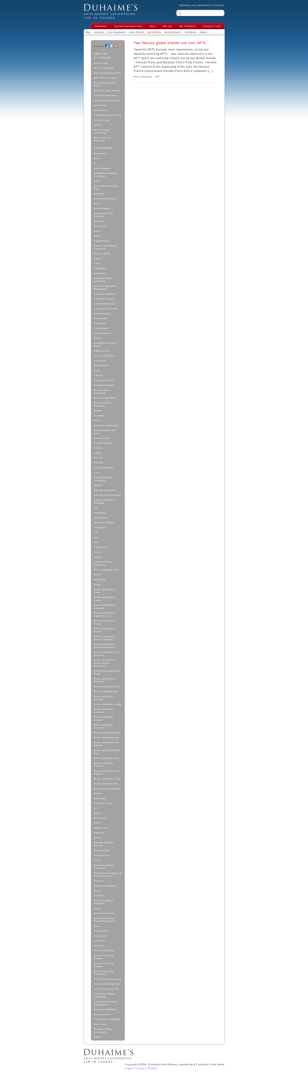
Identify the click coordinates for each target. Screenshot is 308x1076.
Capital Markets (102, 241)
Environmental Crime (104, 398)
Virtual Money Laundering (107, 1019)
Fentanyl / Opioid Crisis (106, 425)
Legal (128, 1068)
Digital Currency (102, 351)
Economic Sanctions (104, 380)
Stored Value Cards (104, 913)
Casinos (99, 32)
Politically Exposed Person (107, 115)
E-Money (98, 375)
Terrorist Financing (104, 950)
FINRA (97, 453)
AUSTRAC (99, 194)
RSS (116, 46)
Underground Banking (105, 1009)
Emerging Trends (212, 26)
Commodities (100, 268)
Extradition (99, 416)
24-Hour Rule (101, 63)
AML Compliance (187, 26)
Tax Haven (99, 941)
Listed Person (101, 110)
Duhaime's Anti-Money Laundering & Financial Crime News (108, 1056)
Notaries (190, 32)
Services (184, 5)
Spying (97, 908)
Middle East (100, 579)
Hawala (97, 485)
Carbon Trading (102, 254)
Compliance (100, 273)
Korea (97, 552)
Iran (96, 532)
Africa (97, 158)
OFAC (97, 823)
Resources (205, 5)
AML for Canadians (104, 68)
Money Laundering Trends (107, 779)
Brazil (97, 231)
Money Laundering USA (106, 784)
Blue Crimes (100, 226)
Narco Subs (100, 798)
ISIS (96, 542)
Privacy (98, 860)
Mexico (97, 575)
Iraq (96, 537)
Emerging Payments (104, 385)
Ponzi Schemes (102, 850)
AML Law (167, 26)
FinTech (98, 458)
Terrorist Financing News (107, 984)
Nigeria (97, 813)
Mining (97, 584)
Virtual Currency (102, 1014)
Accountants (173, 32)
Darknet (98, 338)
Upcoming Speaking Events (128, 26)
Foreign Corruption (103, 468)
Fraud (97, 473)
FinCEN (98, 448)
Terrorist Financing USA (106, 989)
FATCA (97, 420)
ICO (96, 508)
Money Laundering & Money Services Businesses (104, 663)
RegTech (98, 881)
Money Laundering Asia (106, 691)
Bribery (97, 236)
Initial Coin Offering (104, 522)
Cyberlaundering (102, 333)
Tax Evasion (100, 936)
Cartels (97, 259)
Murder (97, 793)
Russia (97, 891)
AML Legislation (102, 168)
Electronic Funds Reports (107, 91)
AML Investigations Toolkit (107, 73)
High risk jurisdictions (105, 490)
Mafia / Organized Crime (106, 570)
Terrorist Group (102, 120)
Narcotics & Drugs (103, 803)
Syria (96, 926)
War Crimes (100, 1024)
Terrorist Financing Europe (108, 979)
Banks (203, 32)
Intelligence (100, 527)
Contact (219, 5)
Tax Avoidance (101, 931)
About (152, 26)
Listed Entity (100, 105)
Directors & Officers (104, 356)
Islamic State (100, 547)
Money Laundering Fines (106, 738)
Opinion (98, 838)
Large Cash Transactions (107, 100)
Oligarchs (99, 833)
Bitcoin (97, 204)
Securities (154, 32)
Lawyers (98, 557)
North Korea (100, 818)
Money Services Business (107, 789)
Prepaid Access (102, 855)
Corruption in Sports (104, 299)
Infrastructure (101, 518)
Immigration (100, 513)
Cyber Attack (100, 318)
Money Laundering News (106, 758)
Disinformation (101, 365)
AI (95, 163)
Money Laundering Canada (107, 704)
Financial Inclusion (103, 443)
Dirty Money (100, 361)
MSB (88, 32)
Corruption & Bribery (104, 294)
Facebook (107, 46)
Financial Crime (102, 438)
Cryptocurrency (102, 314)
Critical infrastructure (105, 304)
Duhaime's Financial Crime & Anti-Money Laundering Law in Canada (110, 11)
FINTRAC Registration (105, 95)
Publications (101, 26)
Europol (98, 411)
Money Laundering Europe (107, 733)
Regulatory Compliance (106, 886)
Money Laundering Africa (106, 687)
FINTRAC (99, 463)
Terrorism (99, 946)
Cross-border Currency (106, 309)
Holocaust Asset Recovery (107, 495)
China (97, 263)
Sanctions (99, 895)
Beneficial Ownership (105, 199)
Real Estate (136, 32)
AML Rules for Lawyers (106, 78)
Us (194, 5)
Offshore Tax (100, 828)
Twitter (111, 46)
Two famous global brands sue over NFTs (170, 43)
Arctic (97, 181)
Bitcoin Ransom (102, 208)
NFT (96, 808)
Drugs (97, 370)
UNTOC (98, 125)
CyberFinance (101, 328)
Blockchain (99, 221)
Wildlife (97, 1037)
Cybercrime (100, 323)
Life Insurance (116, 32)
